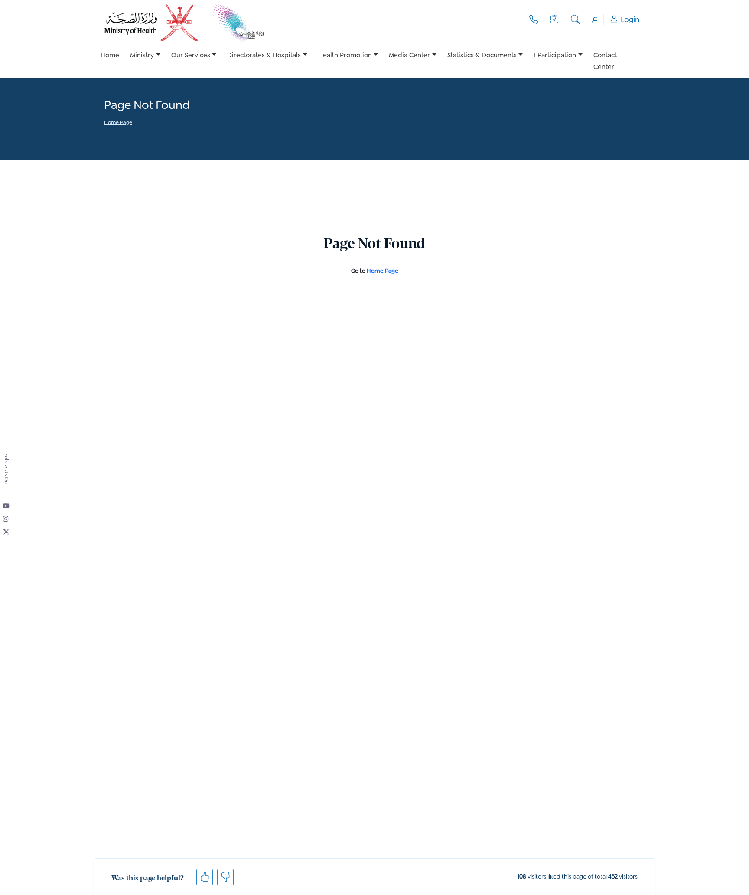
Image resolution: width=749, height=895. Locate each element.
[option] (145, 62)
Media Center (409, 55)
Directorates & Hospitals (264, 55)
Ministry (142, 55)
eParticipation (555, 55)
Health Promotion (345, 55)
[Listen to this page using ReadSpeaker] (104, 135)
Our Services (190, 55)
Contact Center (605, 61)
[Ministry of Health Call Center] (533, 19)
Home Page (118, 122)
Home (110, 55)
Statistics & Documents (482, 55)
